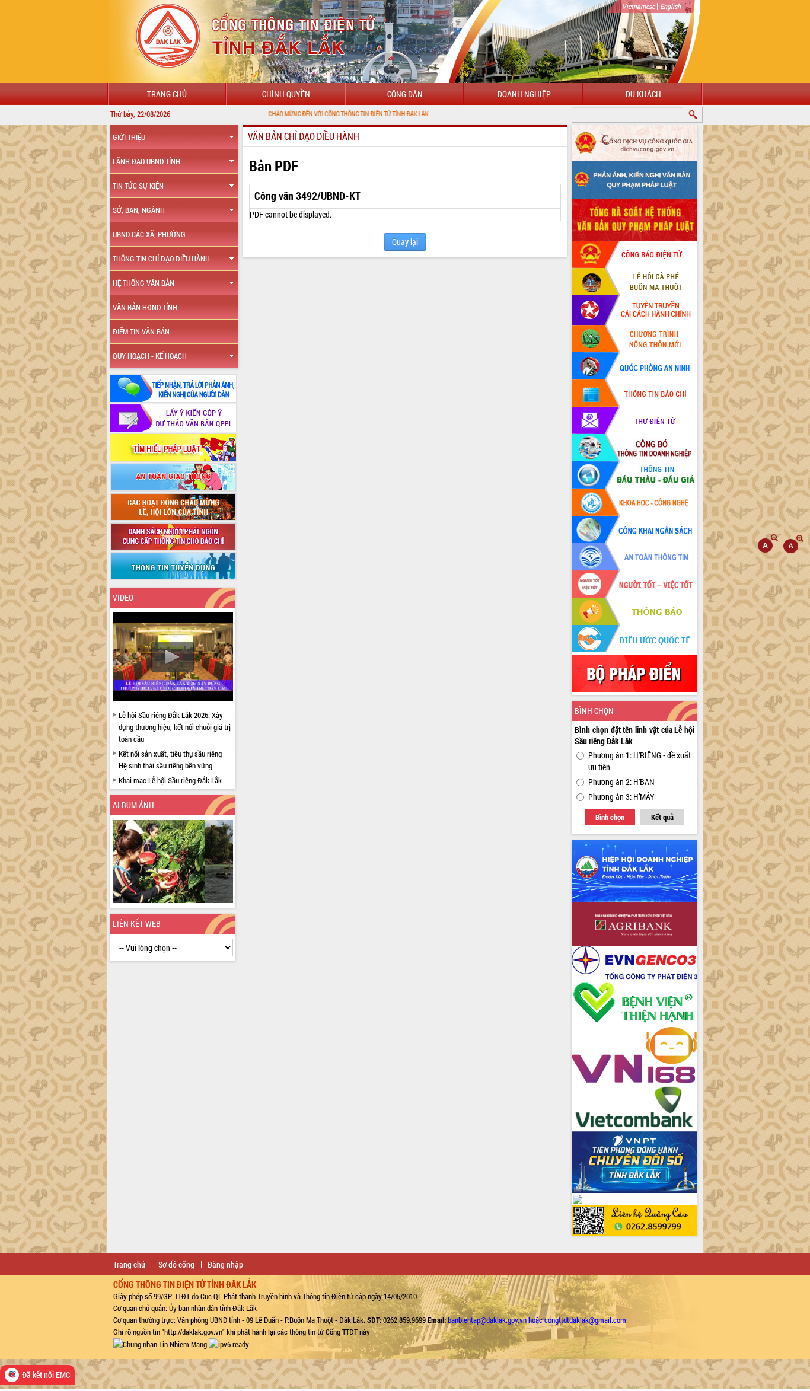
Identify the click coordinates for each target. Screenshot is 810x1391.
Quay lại (405, 241)
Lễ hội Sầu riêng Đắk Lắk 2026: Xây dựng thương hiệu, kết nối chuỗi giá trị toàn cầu (175, 727)
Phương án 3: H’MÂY (621, 796)
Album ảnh (133, 805)
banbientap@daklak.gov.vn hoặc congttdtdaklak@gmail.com (537, 1320)
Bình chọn (609, 817)
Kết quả (662, 817)
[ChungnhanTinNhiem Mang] (160, 1343)
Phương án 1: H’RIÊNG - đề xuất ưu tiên (639, 761)
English (670, 6)
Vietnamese (638, 6)
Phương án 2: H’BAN (621, 781)
